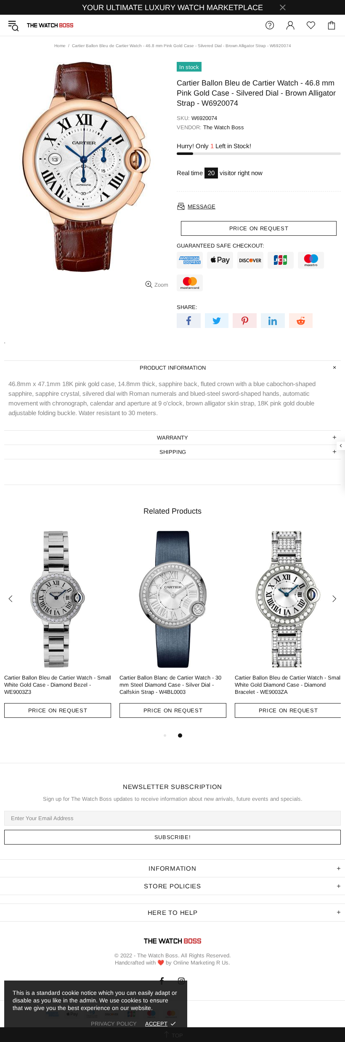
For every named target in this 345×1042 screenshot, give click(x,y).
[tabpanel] (57, 630)
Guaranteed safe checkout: (220, 246)
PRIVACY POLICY (114, 1024)
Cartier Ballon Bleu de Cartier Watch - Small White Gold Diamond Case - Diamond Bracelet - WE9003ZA (288, 684)
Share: (187, 307)
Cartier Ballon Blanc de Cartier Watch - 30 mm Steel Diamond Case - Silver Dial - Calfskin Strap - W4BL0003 (170, 684)
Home (60, 45)
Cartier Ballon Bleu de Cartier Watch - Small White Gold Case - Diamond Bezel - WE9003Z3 (57, 684)
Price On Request (57, 710)
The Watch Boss (50, 25)
